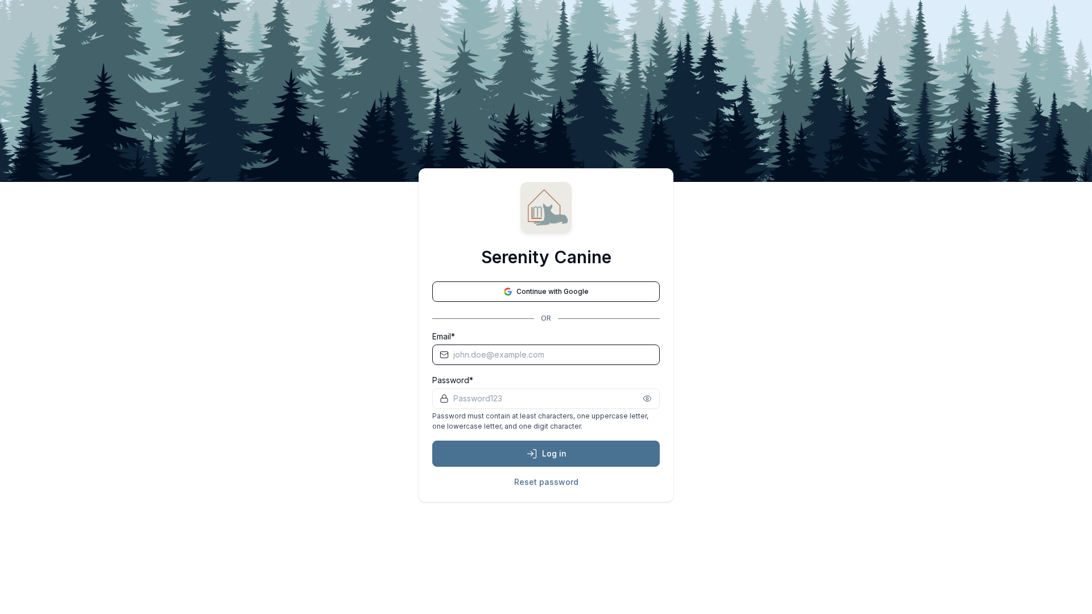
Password (450, 380)
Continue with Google (552, 291)
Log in (554, 453)
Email (441, 336)
